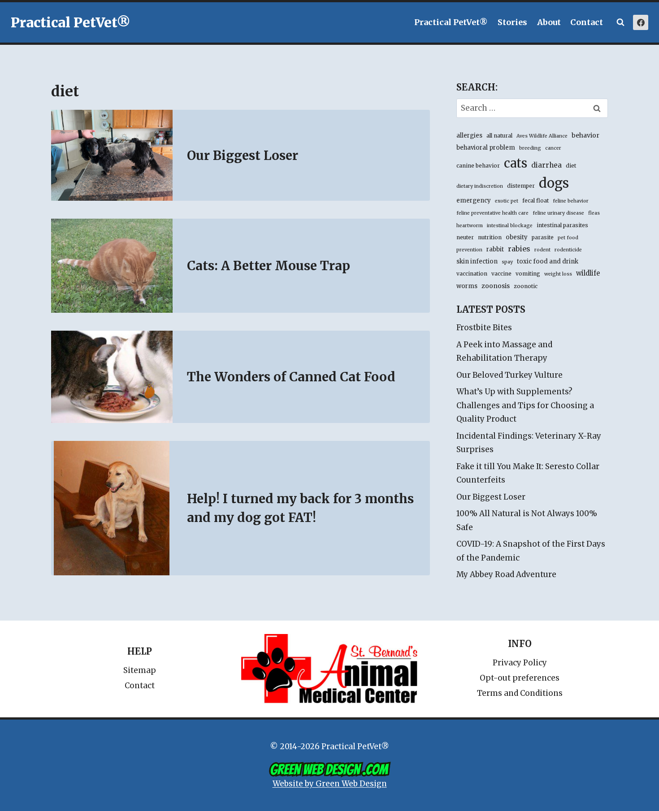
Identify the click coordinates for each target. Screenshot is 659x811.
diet (571, 165)
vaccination (471, 273)
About (549, 22)
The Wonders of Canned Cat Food (291, 377)
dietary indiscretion (479, 186)
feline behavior (571, 201)
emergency (473, 200)
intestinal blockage (510, 226)
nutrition (490, 237)
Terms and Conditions (520, 693)
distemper (521, 185)
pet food (568, 238)
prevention (469, 250)
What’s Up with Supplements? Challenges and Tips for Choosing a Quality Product (525, 405)
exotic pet (506, 201)
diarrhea (546, 165)
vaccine (501, 273)
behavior (585, 135)
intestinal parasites (562, 225)
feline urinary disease (558, 213)
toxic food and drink (547, 261)
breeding (530, 148)
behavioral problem (485, 147)
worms (466, 286)
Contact (586, 22)
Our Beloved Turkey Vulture (509, 375)
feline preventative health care (492, 213)
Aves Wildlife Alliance (542, 136)
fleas (594, 213)
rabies (519, 248)
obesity (517, 237)
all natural (499, 135)
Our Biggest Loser (242, 155)
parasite (543, 237)
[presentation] (112, 155)
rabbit (495, 249)
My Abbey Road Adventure (506, 574)
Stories (512, 22)
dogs (554, 183)
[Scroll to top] (614, 784)
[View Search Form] (620, 22)
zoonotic (526, 286)
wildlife (588, 273)
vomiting (528, 273)
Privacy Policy (520, 663)
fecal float (535, 200)
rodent (542, 250)
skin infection (477, 261)
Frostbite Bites (484, 327)
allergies (469, 135)
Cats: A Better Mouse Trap (268, 266)
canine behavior (478, 165)
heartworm (469, 226)
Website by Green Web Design (330, 784)
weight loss (558, 274)
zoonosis (495, 286)
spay (507, 262)
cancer (553, 148)
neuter (465, 237)
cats (515, 163)
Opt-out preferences (519, 678)
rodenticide (568, 250)
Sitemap (139, 670)
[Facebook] (640, 22)
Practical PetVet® (451, 22)
